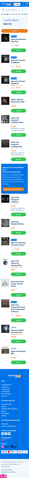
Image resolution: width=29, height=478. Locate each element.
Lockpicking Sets (6, 384)
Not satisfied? (5, 413)
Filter (15, 31)
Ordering (3, 415)
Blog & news (4, 423)
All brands (4, 396)
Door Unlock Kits (6, 393)
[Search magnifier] (3, 9)
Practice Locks (5, 389)
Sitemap (3, 474)
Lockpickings (7, 20)
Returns (3, 411)
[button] (18, 50)
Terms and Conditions (6, 469)
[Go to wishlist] (22, 4)
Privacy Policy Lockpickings (8, 472)
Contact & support (6, 404)
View (17, 341)
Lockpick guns (5, 391)
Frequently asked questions (9, 408)
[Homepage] (6, 4)
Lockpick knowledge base (8, 426)
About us (4, 406)
